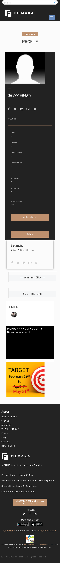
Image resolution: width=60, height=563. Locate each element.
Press (4, 433)
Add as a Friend (30, 217)
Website (12, 119)
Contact (5, 441)
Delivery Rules (47, 480)
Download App (30, 519)
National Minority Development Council (40, 544)
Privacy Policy (9, 475)
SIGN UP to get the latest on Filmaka (21, 465)
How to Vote (8, 446)
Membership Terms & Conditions (19, 480)
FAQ (3, 437)
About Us (6, 425)
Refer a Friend (9, 416)
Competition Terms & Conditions (19, 486)
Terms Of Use (26, 475)
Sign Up (5, 421)
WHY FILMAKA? (10, 429)
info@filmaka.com (47, 530)
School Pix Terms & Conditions (18, 491)
